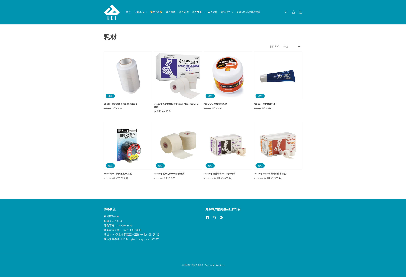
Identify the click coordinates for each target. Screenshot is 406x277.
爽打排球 (170, 12)
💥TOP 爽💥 (156, 12)
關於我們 (225, 12)
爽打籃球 (184, 12)
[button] (286, 12)
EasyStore (220, 265)
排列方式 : (275, 46)
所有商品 (139, 12)
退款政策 (203, 270)
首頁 (128, 12)
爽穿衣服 (197, 12)
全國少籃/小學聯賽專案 (248, 12)
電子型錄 (212, 12)
